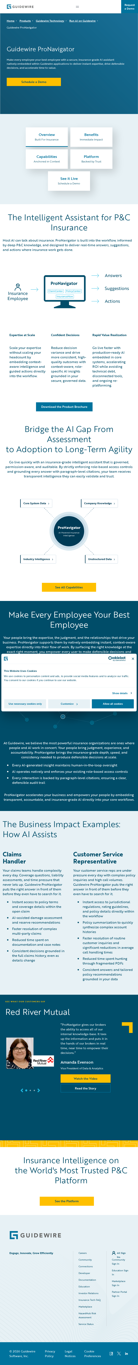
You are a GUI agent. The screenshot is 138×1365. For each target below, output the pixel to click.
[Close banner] (133, 658)
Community (85, 1259)
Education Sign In (120, 1272)
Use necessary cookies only (25, 703)
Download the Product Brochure (64, 406)
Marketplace (85, 1306)
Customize (67, 703)
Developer (84, 1273)
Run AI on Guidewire (82, 21)
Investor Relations (88, 1293)
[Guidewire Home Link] (35, 1235)
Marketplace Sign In (118, 1283)
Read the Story (85, 1088)
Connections (86, 1266)
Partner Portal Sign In (119, 1294)
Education (84, 1286)
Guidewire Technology (50, 21)
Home (10, 21)
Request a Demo (130, 7)
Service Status (86, 1324)
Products (25, 21)
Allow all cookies (113, 703)
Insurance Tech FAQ (90, 1300)
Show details (120, 693)
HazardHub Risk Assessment (87, 1315)
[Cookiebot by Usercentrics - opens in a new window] (111, 658)
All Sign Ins (121, 1253)
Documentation (87, 1280)
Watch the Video (85, 1078)
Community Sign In (118, 1261)
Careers (83, 1253)
